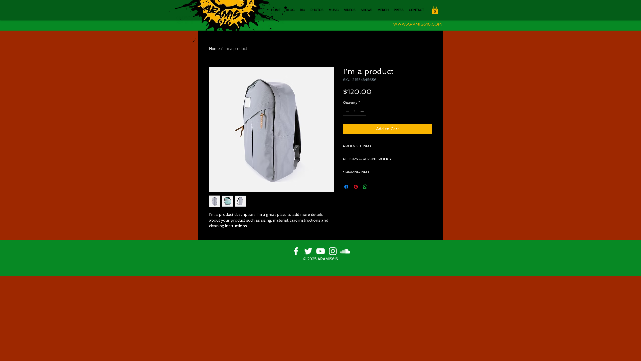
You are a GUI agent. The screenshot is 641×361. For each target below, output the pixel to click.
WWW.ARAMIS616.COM (417, 24)
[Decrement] (347, 111)
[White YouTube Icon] (320, 251)
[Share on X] (375, 187)
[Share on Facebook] (346, 187)
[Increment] (363, 111)
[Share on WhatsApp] (365, 187)
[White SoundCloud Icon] (345, 251)
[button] (434, 10)
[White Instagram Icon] (333, 251)
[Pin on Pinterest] (356, 187)
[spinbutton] (355, 111)
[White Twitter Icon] (308, 251)
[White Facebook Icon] (296, 251)
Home (214, 48)
